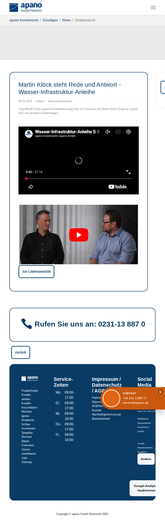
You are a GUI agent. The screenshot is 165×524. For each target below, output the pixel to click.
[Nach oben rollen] (155, 514)
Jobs (24, 458)
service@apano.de (135, 402)
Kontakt (97, 410)
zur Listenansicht (36, 271)
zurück (20, 352)
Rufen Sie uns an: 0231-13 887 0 (90, 324)
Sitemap (26, 462)
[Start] (25, 7)
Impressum (99, 397)
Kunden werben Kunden (26, 399)
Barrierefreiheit (101, 418)
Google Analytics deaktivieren (146, 488)
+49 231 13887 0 (134, 398)
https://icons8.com (147, 411)
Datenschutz (100, 402)
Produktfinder (29, 390)
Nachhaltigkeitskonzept (106, 414)
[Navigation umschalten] (153, 7)
